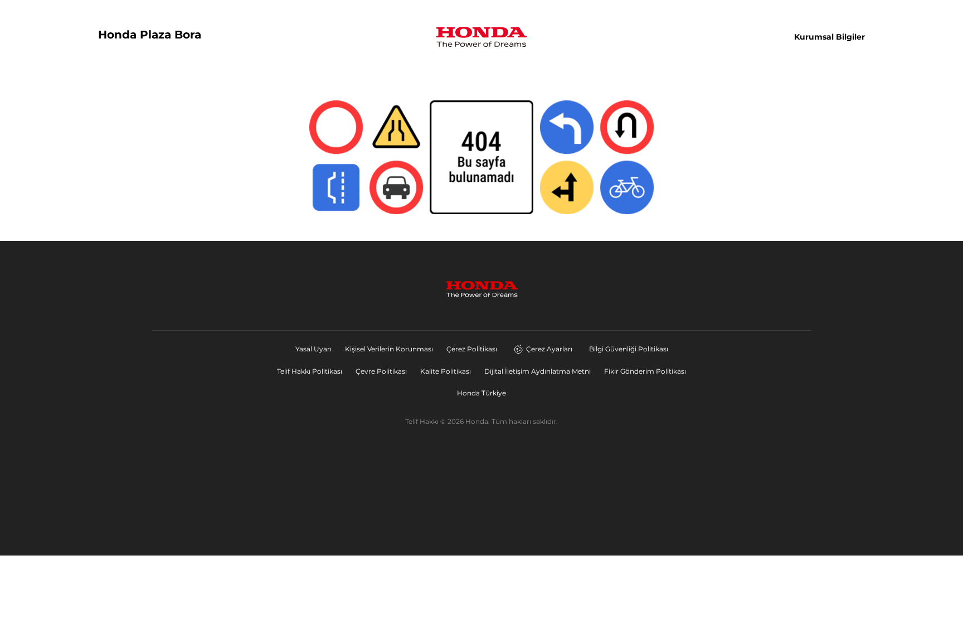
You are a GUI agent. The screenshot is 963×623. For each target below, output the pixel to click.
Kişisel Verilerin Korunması (389, 349)
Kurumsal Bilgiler (829, 37)
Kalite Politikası (445, 371)
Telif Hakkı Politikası (309, 371)
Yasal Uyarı (313, 349)
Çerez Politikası (471, 349)
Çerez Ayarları (549, 349)
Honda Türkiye (481, 393)
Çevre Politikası (381, 371)
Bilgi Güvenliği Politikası (628, 349)
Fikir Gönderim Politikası (645, 371)
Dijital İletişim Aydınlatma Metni (537, 371)
